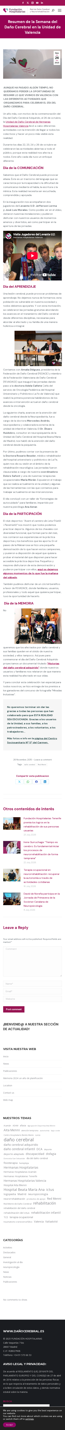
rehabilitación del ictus (17, 1212)
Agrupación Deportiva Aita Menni (41, 1126)
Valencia (39, 1221)
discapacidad (35, 1154)
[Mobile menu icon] (59, 10)
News (6, 1063)
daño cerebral (29, 764)
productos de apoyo (36, 1199)
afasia (23, 1125)
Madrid (22, 1194)
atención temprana (29, 1130)
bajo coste (55, 1130)
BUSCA (7, 1401)
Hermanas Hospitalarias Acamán (20, 1171)
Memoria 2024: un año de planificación (23, 1078)
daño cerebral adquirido (21, 1145)
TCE (6, 1217)
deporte (48, 1149)
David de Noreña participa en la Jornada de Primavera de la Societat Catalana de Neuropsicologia (42, 900)
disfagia (51, 1154)
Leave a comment (43, 759)
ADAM (15, 1125)
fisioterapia (11, 1163)
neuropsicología (38, 1194)
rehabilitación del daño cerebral (19, 1208)
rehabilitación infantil (46, 1212)
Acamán (7, 1125)
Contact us (8, 1092)
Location (7, 1085)
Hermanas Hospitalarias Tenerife (20, 1176)
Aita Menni (12, 1130)
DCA (39, 1149)
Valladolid (51, 1221)
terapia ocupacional (21, 1217)
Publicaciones (10, 1070)
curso (37, 1135)
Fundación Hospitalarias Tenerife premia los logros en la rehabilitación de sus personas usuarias (42, 824)
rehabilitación (44, 1203)
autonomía (44, 1130)
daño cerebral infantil (19, 1149)
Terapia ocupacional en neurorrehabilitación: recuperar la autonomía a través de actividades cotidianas (42, 876)
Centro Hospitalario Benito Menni (19, 1135)
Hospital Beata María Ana (24, 1190)
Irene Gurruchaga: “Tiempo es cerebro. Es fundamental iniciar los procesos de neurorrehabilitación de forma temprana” (41, 850)
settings (29, 1419)
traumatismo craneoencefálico (18, 1221)
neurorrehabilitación (14, 1198)
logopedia (10, 1194)
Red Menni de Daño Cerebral (18, 1203)
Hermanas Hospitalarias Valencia (25, 1180)
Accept (9, 1425)
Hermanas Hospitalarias (21, 1167)
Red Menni (42, 764)
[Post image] (12, 823)
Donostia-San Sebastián (14, 1158)
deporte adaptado (14, 1154)
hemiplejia (24, 1163)
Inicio (6, 1056)
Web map (8, 1099)
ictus (50, 1190)
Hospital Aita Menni (15, 1185)
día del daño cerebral (37, 1158)
